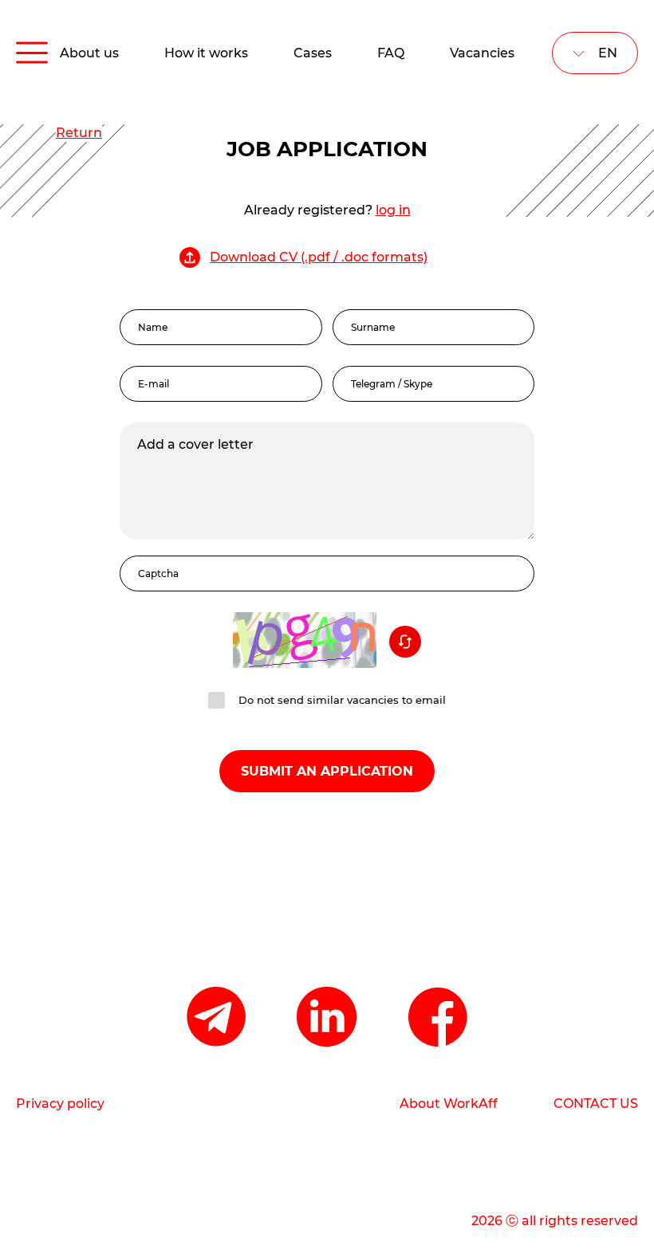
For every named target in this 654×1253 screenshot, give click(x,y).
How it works (206, 53)
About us (89, 53)
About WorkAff (449, 1103)
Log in (393, 210)
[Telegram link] (216, 1019)
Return (79, 132)
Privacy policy (60, 1103)
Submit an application (327, 771)
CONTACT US (596, 1103)
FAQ (390, 53)
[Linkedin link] (327, 1019)
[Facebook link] (438, 1019)
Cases (313, 53)
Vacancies (482, 53)
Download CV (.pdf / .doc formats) (318, 257)
